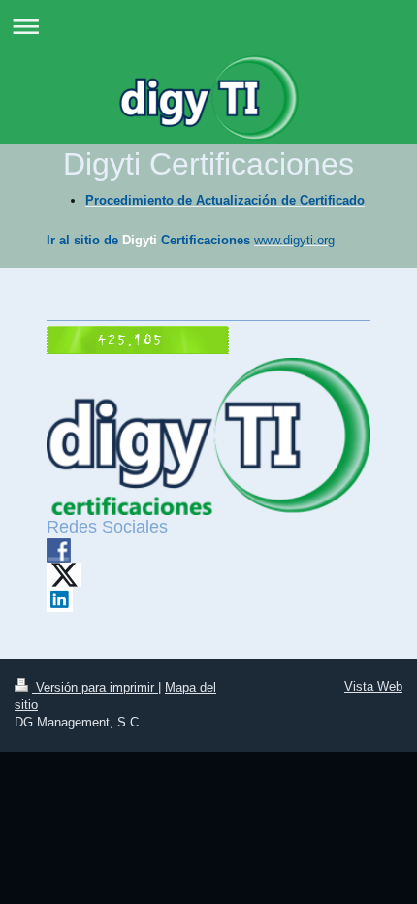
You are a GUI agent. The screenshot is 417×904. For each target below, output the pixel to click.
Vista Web (373, 686)
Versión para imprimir (95, 687)
